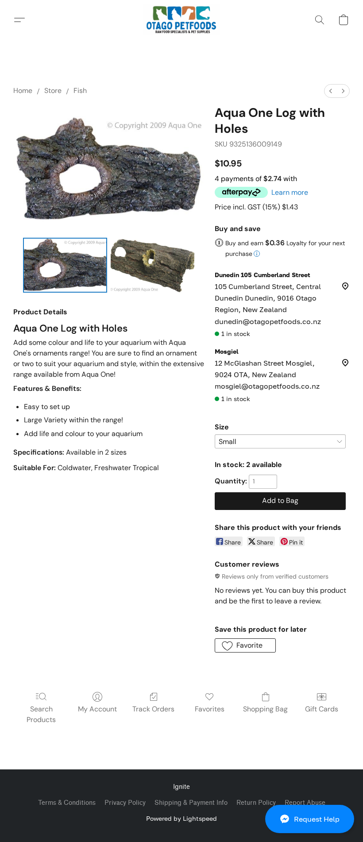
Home (22, 90)
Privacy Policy (125, 803)
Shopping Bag (265, 709)
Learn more (289, 192)
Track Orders (153, 709)
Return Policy (256, 803)
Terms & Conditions (67, 803)
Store (53, 90)
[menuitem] (330, 91)
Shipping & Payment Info (191, 803)
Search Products (41, 714)
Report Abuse (305, 803)
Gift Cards (321, 709)
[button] (309, 819)
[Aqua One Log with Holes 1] (153, 265)
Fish (80, 90)
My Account (97, 709)
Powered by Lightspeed (181, 818)
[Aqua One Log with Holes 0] (65, 265)
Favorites (209, 709)
